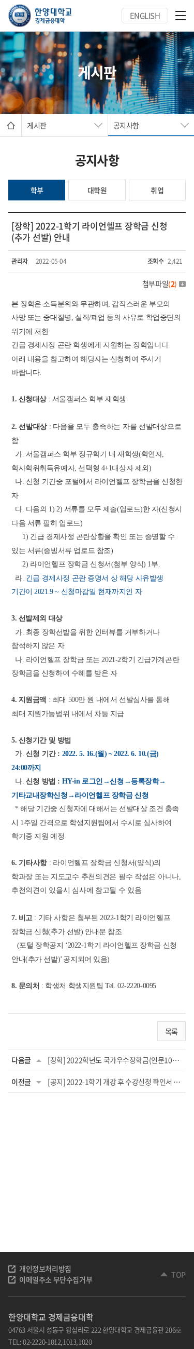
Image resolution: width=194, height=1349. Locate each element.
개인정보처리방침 (45, 1268)
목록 (171, 1031)
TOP (178, 1274)
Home (10, 125)
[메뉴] (180, 15)
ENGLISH (145, 15)
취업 (157, 190)
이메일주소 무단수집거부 (55, 1279)
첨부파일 (159, 283)
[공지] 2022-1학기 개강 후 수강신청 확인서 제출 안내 (115, 1081)
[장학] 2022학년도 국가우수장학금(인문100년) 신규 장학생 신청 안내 (115, 1060)
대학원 (97, 190)
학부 (37, 190)
